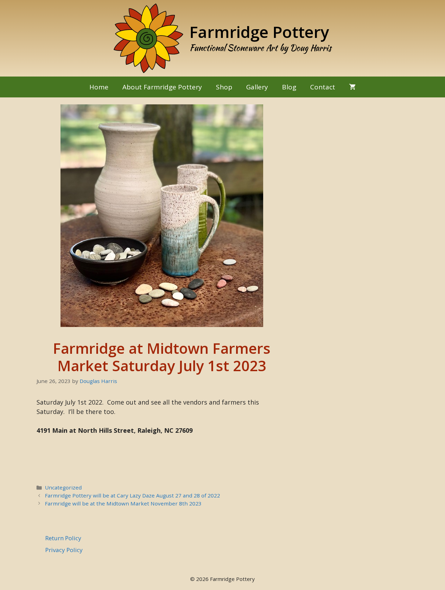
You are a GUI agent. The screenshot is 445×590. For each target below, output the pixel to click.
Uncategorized (63, 487)
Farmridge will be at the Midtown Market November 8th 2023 (123, 503)
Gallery (257, 86)
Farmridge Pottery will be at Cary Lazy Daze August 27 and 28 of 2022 (132, 495)
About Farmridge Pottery (162, 86)
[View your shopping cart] (352, 87)
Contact (322, 86)
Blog (289, 86)
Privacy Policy (64, 550)
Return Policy (63, 538)
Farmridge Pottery (259, 31)
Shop (224, 86)
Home (98, 86)
